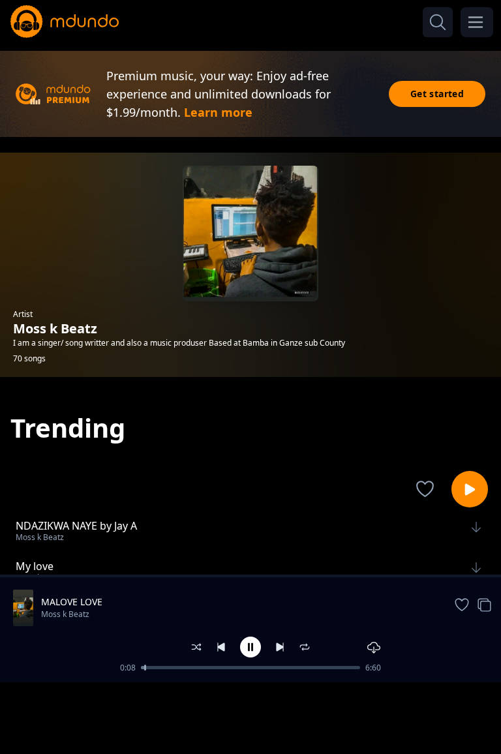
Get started (437, 93)
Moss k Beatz (65, 614)
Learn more (218, 112)
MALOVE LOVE (71, 602)
